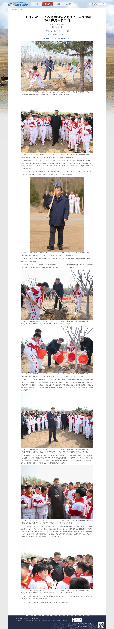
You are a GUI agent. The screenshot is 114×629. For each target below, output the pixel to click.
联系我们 (19, 618)
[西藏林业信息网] (18, 5)
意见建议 (27, 618)
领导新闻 (20, 9)
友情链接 (35, 618)
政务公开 (58, 4)
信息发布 (47, 4)
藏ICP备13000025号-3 (62, 620)
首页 (36, 4)
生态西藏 (68, 4)
